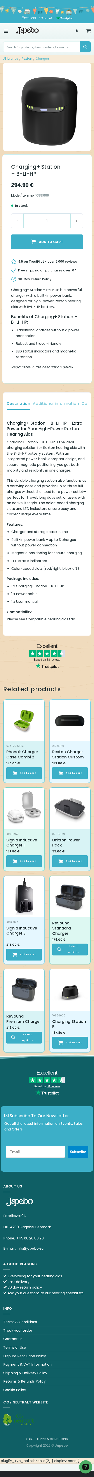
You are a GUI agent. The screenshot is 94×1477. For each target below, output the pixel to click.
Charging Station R (69, 1024)
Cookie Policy (14, 1389)
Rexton (27, 58)
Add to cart (51, 242)
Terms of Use (14, 1347)
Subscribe (78, 1151)
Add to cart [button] (28, 773)
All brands (10, 58)
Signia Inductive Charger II (21, 842)
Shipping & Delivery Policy (25, 1373)
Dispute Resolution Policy (24, 1356)
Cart (30, 1439)
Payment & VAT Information (27, 1364)
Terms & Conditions (20, 1321)
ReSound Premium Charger (23, 1019)
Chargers (43, 58)
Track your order (17, 1330)
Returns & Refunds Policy (24, 1381)
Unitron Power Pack (66, 842)
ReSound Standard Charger (61, 928)
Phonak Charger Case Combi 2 (22, 754)
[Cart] (88, 31)
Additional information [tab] (56, 403)
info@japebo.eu (30, 1248)
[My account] (77, 31)
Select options (73, 949)
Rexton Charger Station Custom (68, 754)
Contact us (12, 1338)
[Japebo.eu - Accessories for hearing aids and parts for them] (27, 31)
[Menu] (6, 31)
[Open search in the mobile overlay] (47, 46)
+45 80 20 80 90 (30, 1238)
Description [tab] (18, 403)
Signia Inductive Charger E (21, 931)
